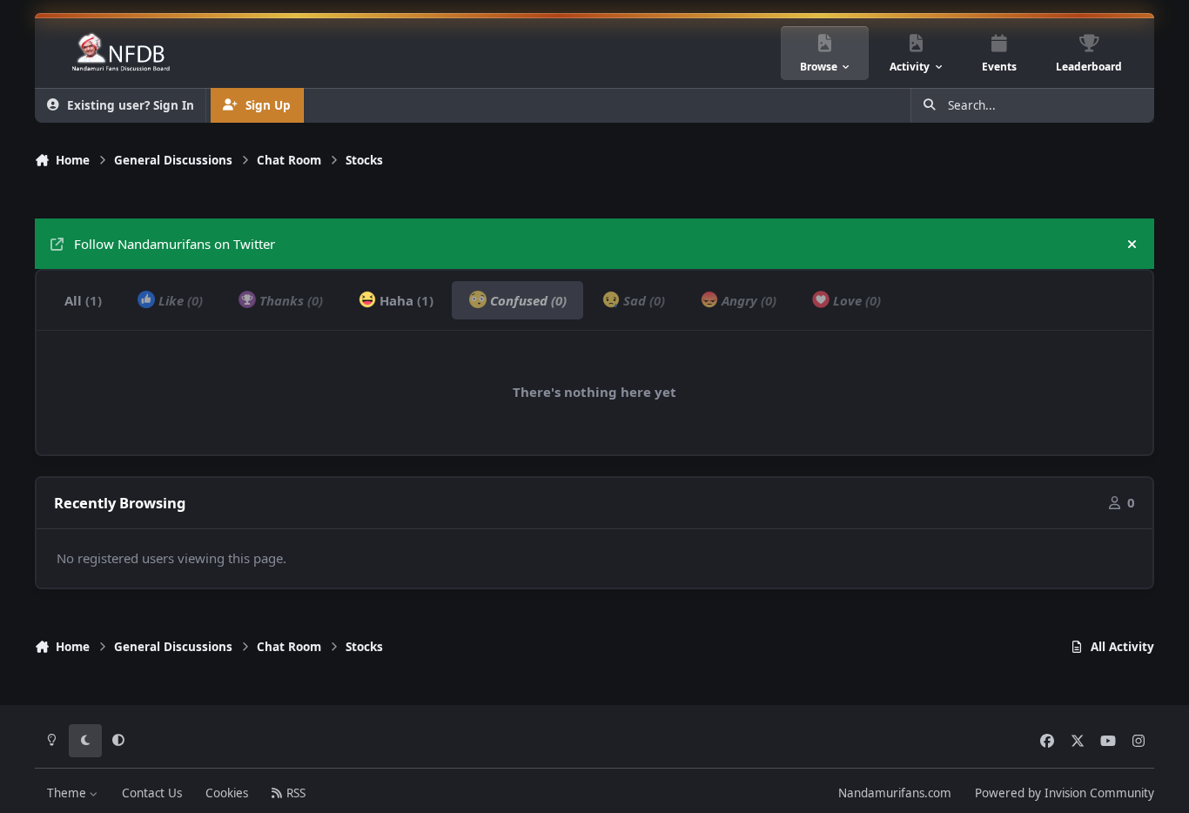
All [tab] (83, 300)
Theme (68, 793)
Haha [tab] (404, 300)
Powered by (1064, 793)
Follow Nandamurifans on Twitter (174, 243)
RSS (294, 793)
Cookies (226, 793)
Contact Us (152, 793)
